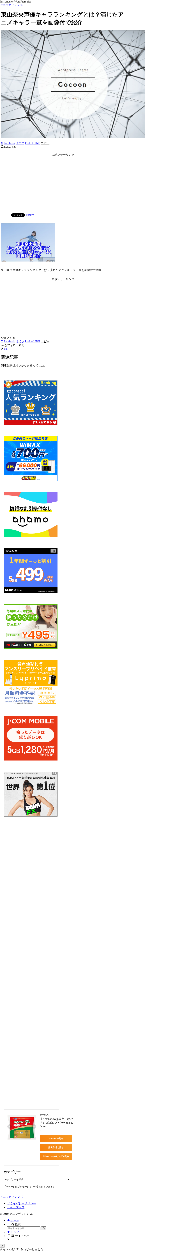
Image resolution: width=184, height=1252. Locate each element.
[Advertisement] (63, 183)
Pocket (30, 214)
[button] (45, 143)
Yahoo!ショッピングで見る (56, 1156)
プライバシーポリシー (21, 1203)
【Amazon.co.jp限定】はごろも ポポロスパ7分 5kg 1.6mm (56, 1122)
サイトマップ (15, 1207)
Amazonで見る (56, 1138)
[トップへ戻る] (2, 1246)
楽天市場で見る (55, 1147)
